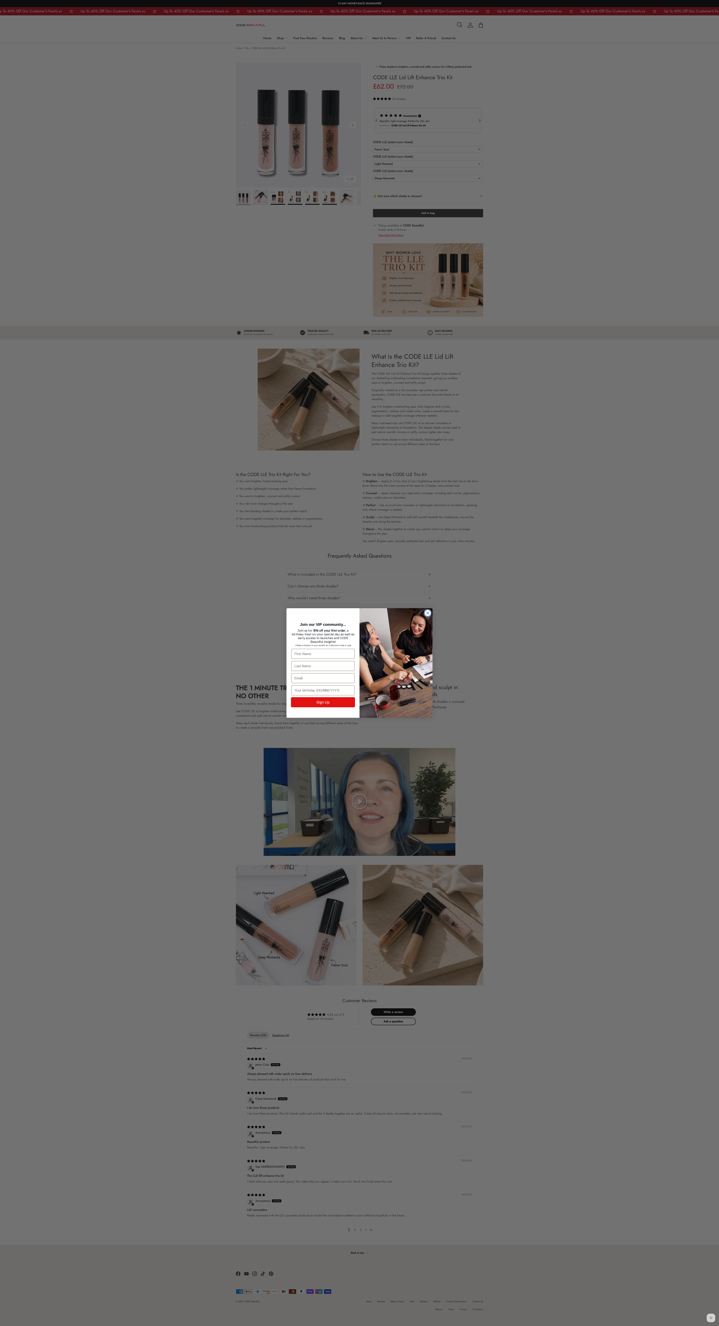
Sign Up (323, 702)
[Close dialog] (427, 613)
